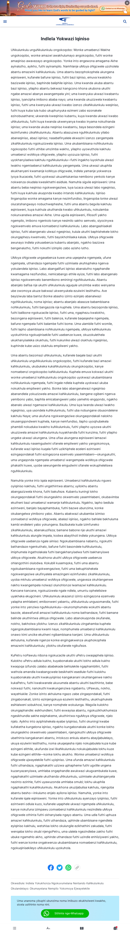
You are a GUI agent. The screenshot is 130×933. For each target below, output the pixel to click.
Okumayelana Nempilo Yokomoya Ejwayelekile (60, 888)
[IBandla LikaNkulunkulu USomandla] (65, 21)
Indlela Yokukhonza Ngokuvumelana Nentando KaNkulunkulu (65, 883)
